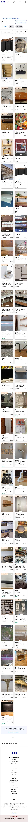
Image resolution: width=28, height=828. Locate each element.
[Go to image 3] (7, 78)
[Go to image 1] (6, 78)
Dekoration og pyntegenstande (11, 18)
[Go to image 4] (21, 78)
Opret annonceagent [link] (14, 732)
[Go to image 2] (20, 78)
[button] (4, 26)
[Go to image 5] (8, 52)
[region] (7, 45)
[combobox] (8, 22)
